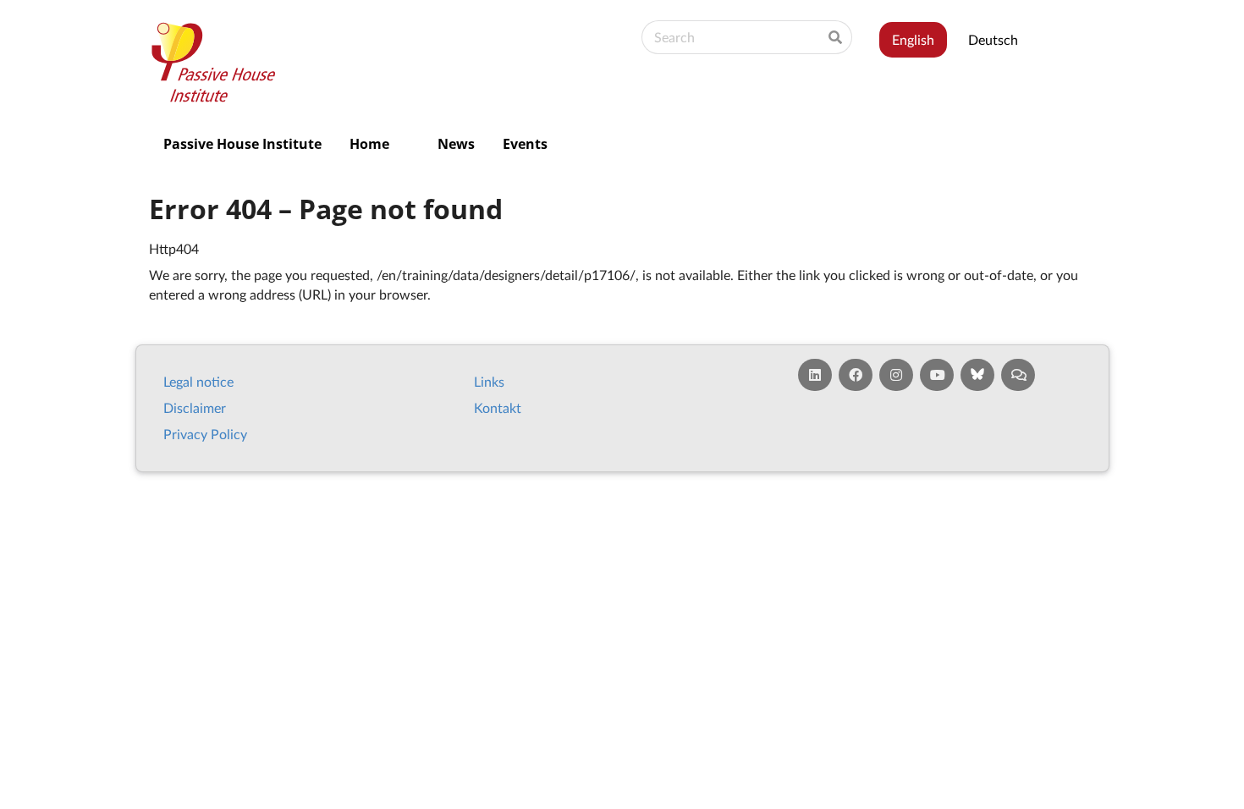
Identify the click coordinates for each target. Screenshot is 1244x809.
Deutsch (993, 39)
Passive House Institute (242, 144)
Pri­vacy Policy (205, 434)
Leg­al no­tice (198, 381)
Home (369, 144)
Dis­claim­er (194, 407)
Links (489, 381)
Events (525, 144)
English (913, 39)
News (456, 144)
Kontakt (497, 407)
